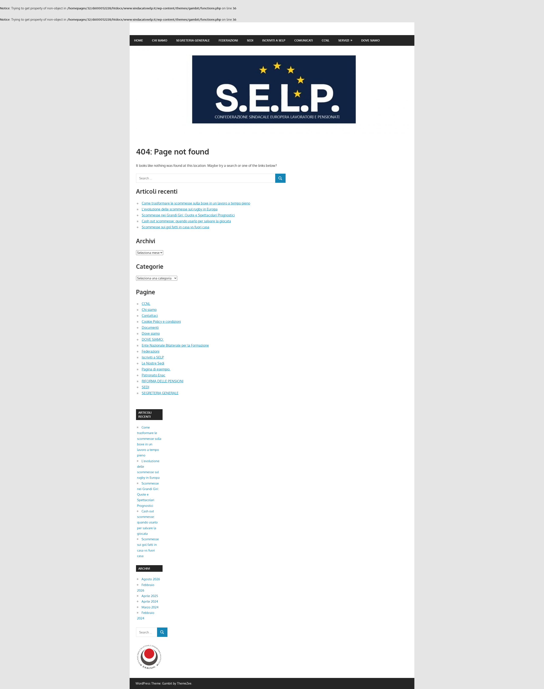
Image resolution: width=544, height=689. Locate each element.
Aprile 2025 (150, 596)
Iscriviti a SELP (273, 40)
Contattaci (150, 315)
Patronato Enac (153, 375)
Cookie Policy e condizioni (161, 321)
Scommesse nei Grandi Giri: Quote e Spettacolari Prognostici (188, 215)
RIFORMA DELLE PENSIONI (162, 381)
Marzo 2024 (150, 607)
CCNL (325, 40)
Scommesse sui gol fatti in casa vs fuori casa (175, 227)
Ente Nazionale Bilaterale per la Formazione (175, 345)
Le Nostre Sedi (153, 363)
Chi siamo (159, 40)
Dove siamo (370, 40)
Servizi (343, 40)
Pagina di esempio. (156, 369)
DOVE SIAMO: (153, 339)
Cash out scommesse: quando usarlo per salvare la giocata (186, 221)
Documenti (150, 327)
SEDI (250, 40)
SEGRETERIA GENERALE (193, 40)
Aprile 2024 (150, 601)
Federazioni (228, 40)
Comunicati (303, 40)
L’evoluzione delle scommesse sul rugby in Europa (180, 209)
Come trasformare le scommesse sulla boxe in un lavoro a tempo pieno (196, 203)
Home (138, 40)
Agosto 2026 (151, 579)
